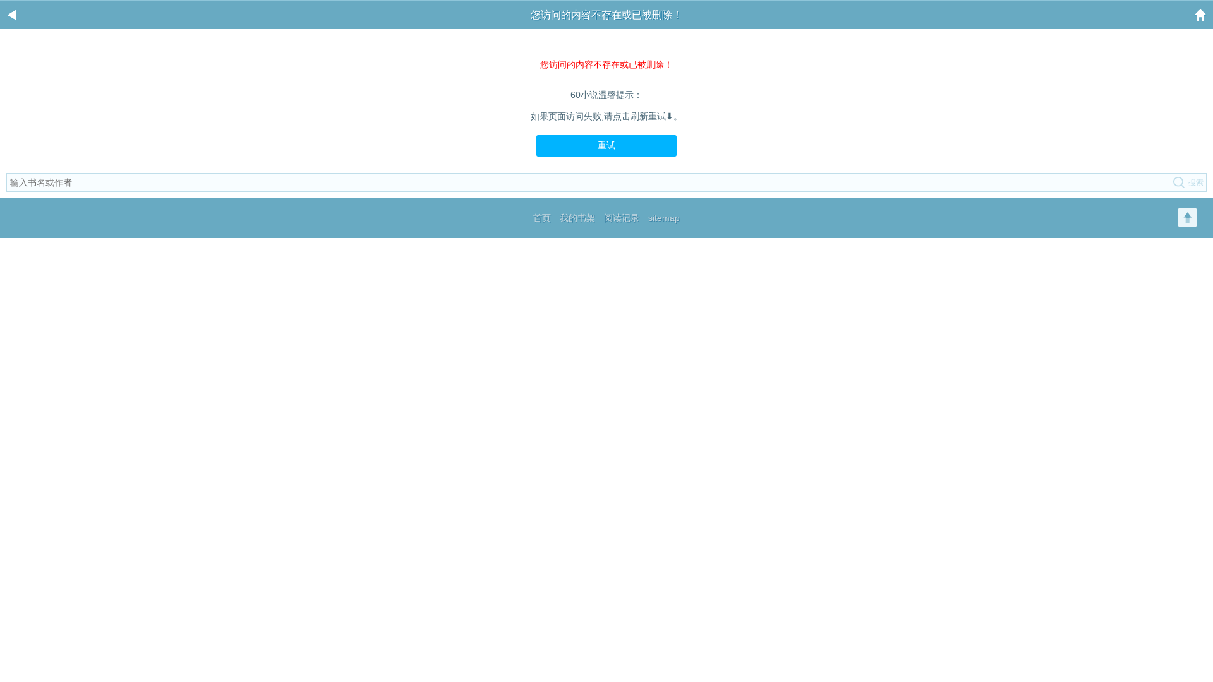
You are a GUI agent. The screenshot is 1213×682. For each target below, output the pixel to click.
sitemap (664, 218)
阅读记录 (621, 218)
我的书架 (577, 218)
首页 (542, 218)
